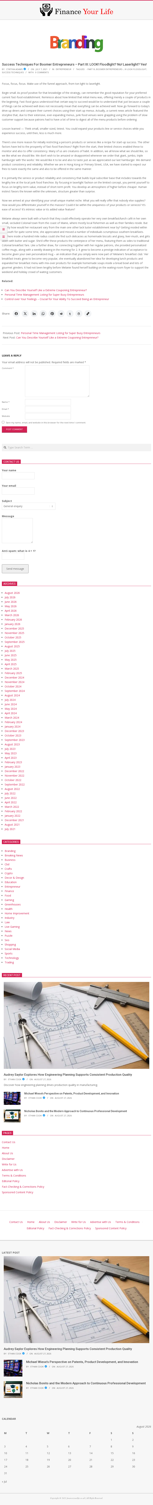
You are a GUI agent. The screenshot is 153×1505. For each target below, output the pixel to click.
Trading (9, 962)
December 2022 (14, 771)
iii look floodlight (135, 69)
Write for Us (9, 1164)
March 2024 (12, 717)
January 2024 (12, 726)
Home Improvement (17, 913)
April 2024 (11, 713)
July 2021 (10, 829)
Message (8, 516)
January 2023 (12, 766)
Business (10, 860)
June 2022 (11, 798)
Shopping (10, 944)
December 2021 (14, 820)
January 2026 (12, 624)
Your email (9, 485)
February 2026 (13, 619)
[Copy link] (87, 313)
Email (5, 409)
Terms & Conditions (14, 1175)
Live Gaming (12, 926)
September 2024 (15, 691)
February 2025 (13, 673)
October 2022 (13, 780)
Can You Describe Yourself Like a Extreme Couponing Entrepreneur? (46, 290)
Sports (9, 953)
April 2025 (11, 664)
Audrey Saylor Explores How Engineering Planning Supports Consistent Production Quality (68, 1074)
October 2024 (13, 686)
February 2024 (13, 722)
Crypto (9, 873)
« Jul (4, 1481)
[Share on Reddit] (61, 313)
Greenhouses (13, 904)
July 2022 (10, 793)
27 (69, 1466)
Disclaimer (8, 1159)
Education (11, 882)
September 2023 (15, 740)
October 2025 (13, 637)
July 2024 (10, 700)
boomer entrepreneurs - (110, 69)
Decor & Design (14, 877)
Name (6, 402)
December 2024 (14, 677)
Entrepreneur (63, 69)
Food (8, 895)
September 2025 (15, 642)
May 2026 (11, 606)
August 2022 (12, 789)
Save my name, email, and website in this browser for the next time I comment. (46, 422)
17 (5, 1460)
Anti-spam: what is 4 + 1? (19, 551)
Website (6, 416)
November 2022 (14, 775)
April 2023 (11, 757)
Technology (12, 958)
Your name (9, 470)
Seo (7, 940)
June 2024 (11, 704)
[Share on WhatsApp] (43, 313)
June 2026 (11, 601)
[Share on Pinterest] (52, 313)
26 (48, 1466)
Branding (10, 851)
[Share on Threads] (78, 313)
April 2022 (11, 802)
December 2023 (14, 731)
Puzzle (9, 935)
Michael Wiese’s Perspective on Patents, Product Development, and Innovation (71, 1093)
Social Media (12, 949)
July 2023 (10, 749)
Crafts (8, 869)
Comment (8, 368)
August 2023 (12, 744)
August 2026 (12, 593)
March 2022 (12, 806)
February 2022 (13, 811)
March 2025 (12, 668)
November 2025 (14, 633)
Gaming (9, 900)
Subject (7, 501)
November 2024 (14, 682)
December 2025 (14, 628)
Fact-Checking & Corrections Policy (23, 1186)
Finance (9, 891)
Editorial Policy (10, 1181)
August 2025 (12, 646)
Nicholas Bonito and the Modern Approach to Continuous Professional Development (75, 1111)
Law (7, 922)
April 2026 (11, 610)
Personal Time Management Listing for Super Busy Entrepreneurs (44, 294)
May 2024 (11, 708)
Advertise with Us (12, 1170)
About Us (7, 1153)
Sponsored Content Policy (17, 1192)
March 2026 (12, 615)
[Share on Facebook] (16, 313)
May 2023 (11, 753)
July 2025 (10, 651)
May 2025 (11, 659)
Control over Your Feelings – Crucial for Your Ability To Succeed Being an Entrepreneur (57, 299)
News (8, 931)
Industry (9, 918)
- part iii (90, 69)
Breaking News (14, 855)
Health (9, 909)
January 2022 (12, 815)
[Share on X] (25, 313)
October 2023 (13, 735)
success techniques (13, 72)
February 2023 (13, 762)
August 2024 (12, 695)
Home (5, 1147)
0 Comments (42, 72)
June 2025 (11, 655)
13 (69, 1453)
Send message (15, 568)
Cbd (7, 864)
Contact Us (8, 1142)
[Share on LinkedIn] (34, 313)
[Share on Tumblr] (70, 313)
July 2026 (10, 597)
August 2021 (12, 824)
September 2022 (15, 784)
